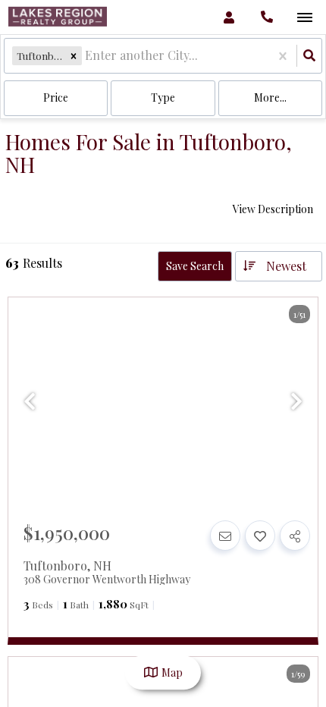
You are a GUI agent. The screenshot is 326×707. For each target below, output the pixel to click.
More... (270, 97)
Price (55, 97)
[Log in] (229, 17)
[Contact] (225, 535)
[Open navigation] (304, 18)
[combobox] (86, 55)
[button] (73, 55)
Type (163, 97)
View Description (273, 209)
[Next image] (296, 401)
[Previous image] (29, 401)
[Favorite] (260, 535)
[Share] (295, 535)
